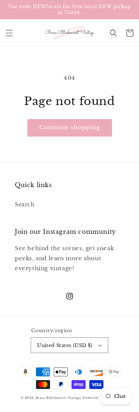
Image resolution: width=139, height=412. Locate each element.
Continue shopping (69, 127)
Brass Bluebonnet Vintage (59, 398)
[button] (9, 33)
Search (25, 204)
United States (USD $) (64, 345)
